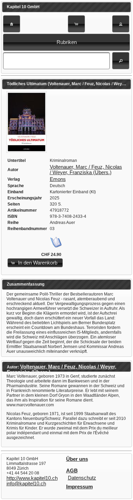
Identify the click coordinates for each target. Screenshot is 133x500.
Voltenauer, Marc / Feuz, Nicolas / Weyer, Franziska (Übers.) (86, 169)
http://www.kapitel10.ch (32, 478)
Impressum (79, 486)
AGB (72, 470)
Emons (58, 179)
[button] (11, 23)
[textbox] (56, 60)
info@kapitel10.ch (26, 483)
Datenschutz (82, 478)
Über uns (77, 459)
